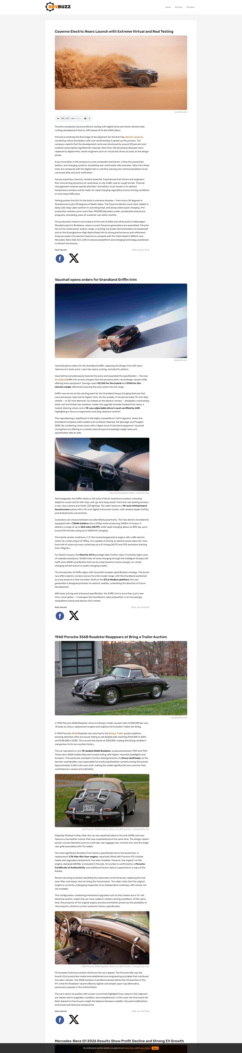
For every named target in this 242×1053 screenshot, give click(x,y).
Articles (179, 7)
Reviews (191, 7)
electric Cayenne (134, 137)
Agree (155, 1048)
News (168, 7)
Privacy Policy (144, 1048)
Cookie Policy (129, 1048)
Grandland (60, 379)
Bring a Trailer (116, 733)
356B (74, 733)
